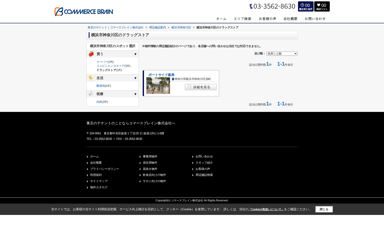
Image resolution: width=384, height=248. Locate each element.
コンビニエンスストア (110, 65)
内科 (99, 101)
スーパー (102, 61)
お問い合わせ (204, 156)
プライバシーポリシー (104, 169)
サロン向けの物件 (154, 181)
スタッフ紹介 (204, 162)
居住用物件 (150, 162)
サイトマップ (99, 181)
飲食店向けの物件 (154, 175)
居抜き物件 (150, 169)
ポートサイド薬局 (161, 75)
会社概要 (96, 162)
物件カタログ (99, 187)
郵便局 (100, 85)
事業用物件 (150, 156)
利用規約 (96, 175)
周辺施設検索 (204, 175)
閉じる (324, 209)
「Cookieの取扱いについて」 (266, 209)
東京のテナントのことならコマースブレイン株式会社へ (130, 123)
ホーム (94, 156)
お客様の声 (203, 169)
